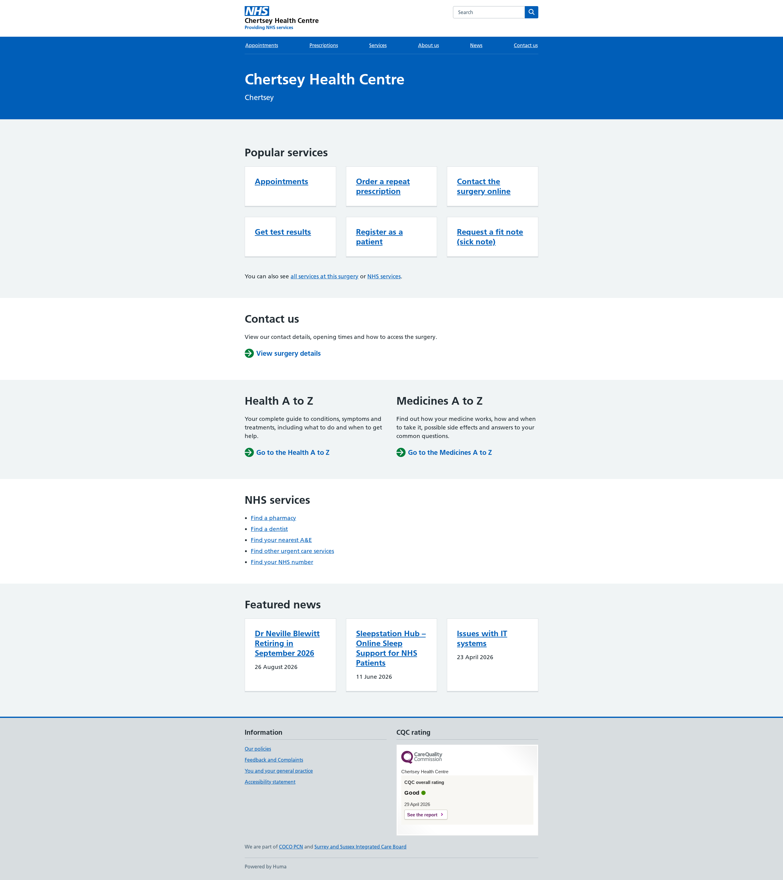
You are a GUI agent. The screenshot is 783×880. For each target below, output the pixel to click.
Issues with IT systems (482, 638)
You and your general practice (279, 771)
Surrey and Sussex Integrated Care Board (360, 847)
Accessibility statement (270, 782)
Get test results (283, 232)
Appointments (261, 45)
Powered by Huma (266, 866)
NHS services (384, 276)
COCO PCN (291, 847)
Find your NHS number (282, 562)
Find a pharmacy (273, 518)
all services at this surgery (324, 276)
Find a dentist (269, 529)
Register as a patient (379, 237)
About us (428, 45)
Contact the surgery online (483, 186)
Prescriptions (324, 45)
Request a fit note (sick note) (490, 237)
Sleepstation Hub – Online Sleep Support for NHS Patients (391, 648)
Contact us (526, 45)
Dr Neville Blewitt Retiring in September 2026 (287, 643)
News (476, 45)
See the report (422, 814)
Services (378, 45)
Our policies (258, 749)
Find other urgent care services (292, 551)
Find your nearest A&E (281, 540)
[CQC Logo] (421, 758)
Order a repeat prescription (383, 186)
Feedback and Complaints (274, 760)
